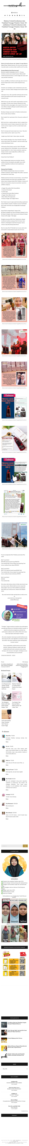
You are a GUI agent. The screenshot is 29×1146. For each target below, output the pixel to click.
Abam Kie (8, 735)
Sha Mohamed (9, 803)
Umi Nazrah (17, 1140)
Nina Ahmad (9, 812)
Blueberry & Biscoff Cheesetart (14, 1088)
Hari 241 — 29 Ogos (14, 1095)
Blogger (15, 1141)
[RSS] (24, 15)
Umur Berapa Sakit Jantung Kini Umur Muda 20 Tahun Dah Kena (17, 1031)
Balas (7, 741)
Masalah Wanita (6, 655)
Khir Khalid (9, 778)
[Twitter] (5, 15)
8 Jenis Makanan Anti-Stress (15, 1038)
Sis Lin (7, 746)
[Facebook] (7, 15)
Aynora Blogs (14, 1099)
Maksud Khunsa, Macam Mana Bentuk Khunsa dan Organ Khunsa (17, 1046)
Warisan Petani (10, 769)
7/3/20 (13, 735)
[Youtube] (20, 15)
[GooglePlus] (10, 15)
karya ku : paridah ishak (14, 1106)
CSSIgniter (12, 1142)
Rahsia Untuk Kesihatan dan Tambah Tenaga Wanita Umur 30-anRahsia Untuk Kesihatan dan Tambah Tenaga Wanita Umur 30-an (14, 25)
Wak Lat (8, 760)
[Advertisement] (14, 1000)
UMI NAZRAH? (14, 879)
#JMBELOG (14, 1093)
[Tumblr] (22, 15)
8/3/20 (13, 778)
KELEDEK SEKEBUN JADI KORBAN (14, 1082)
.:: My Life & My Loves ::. (14, 1087)
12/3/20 (14, 812)
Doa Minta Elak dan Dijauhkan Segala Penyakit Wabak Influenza (17, 1023)
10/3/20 (15, 803)
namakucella (14, 1081)
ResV (13, 655)
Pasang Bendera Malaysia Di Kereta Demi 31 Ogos (14, 1101)
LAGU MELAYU (14, 1107)
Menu (15, 12)
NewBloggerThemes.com (15, 1143)
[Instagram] (17, 15)
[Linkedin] (15, 15)
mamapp (8, 794)
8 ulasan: (18, 30)
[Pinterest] (12, 15)
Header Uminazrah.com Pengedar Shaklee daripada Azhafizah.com (16, 1054)
